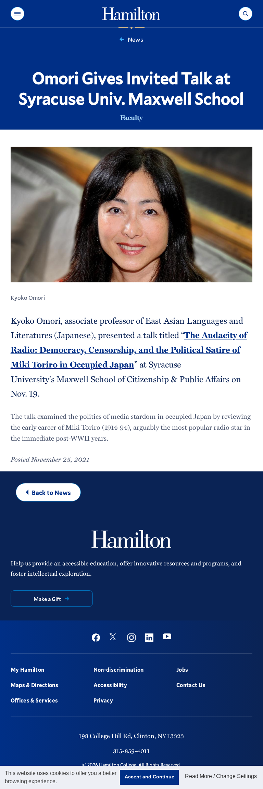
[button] (17, 13)
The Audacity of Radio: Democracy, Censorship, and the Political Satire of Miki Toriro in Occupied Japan (129, 350)
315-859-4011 (131, 750)
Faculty (131, 117)
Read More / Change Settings (221, 776)
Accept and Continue (149, 776)
